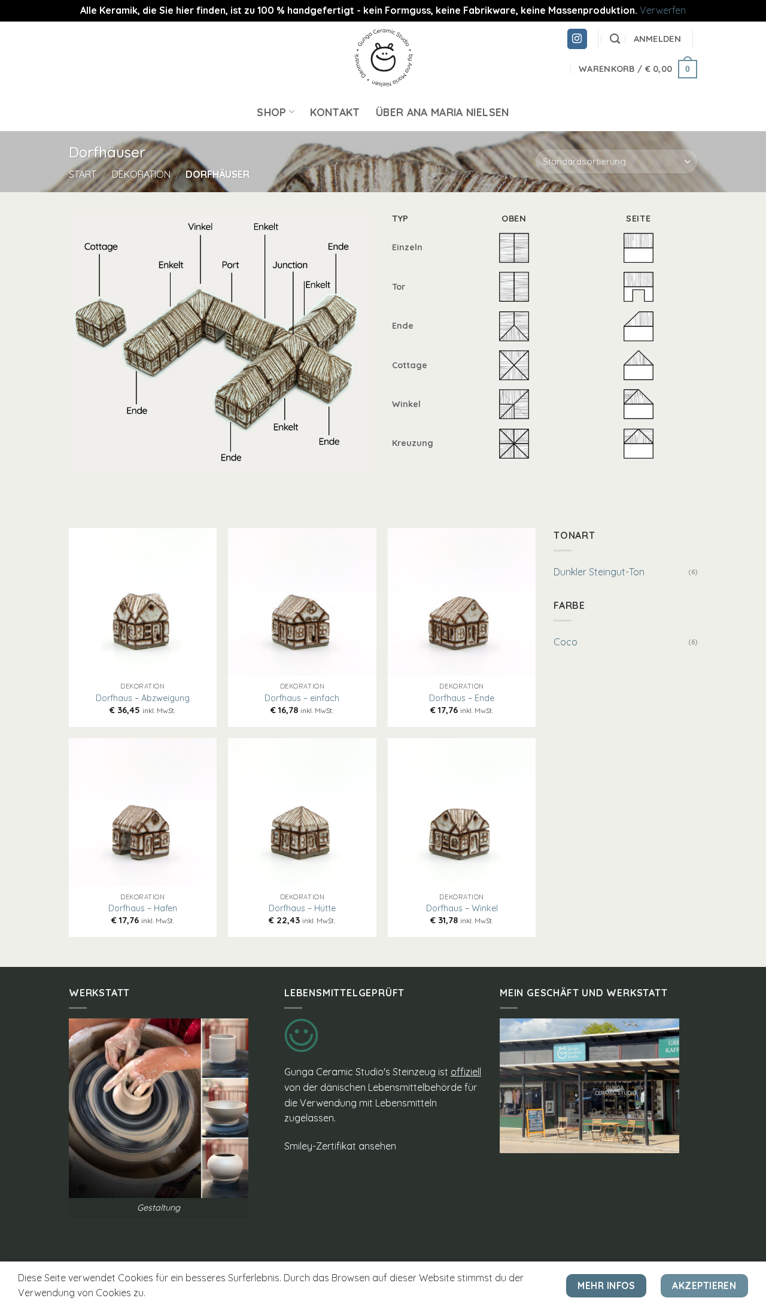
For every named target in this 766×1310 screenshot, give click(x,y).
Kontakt (335, 112)
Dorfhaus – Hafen (142, 908)
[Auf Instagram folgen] (577, 39)
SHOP (271, 112)
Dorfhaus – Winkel (462, 908)
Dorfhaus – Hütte (302, 908)
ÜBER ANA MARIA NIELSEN (442, 112)
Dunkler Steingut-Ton (599, 572)
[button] (657, 39)
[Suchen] (615, 39)
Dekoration (141, 174)
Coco (565, 642)
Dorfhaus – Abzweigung (143, 698)
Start (82, 174)
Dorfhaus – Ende (461, 698)
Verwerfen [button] (663, 10)
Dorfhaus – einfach (302, 698)
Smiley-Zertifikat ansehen (340, 1146)
